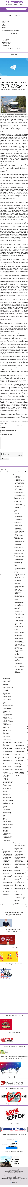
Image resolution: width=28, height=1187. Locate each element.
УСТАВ (3, 23)
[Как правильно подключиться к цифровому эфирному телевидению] (10, 1068)
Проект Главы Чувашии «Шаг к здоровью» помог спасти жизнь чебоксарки (7, 732)
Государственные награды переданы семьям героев (19, 602)
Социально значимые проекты (9, 29)
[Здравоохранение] (6, 1040)
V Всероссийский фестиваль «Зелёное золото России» (19, 622)
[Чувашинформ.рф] (11, 1083)
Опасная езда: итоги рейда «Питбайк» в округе (19, 533)
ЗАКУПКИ (4, 26)
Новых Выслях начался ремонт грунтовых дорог (7, 821)
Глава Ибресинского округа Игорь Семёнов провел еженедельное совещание (19, 760)
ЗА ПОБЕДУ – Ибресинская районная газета (14, 3)
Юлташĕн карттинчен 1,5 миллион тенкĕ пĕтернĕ (19, 570)
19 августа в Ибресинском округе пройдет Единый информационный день (8, 876)
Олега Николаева (16, 121)
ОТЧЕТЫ (4, 24)
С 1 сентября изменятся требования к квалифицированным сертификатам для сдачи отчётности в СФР (19, 481)
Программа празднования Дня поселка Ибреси (7, 836)
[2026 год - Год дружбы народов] (6, 973)
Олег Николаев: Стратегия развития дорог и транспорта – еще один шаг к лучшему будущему (13, 85)
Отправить (4, 458)
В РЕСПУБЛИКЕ (5, 39)
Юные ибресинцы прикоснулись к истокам (7, 809)
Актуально (8, 89)
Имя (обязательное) (6, 435)
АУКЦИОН (4, 27)
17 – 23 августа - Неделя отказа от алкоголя (18, 894)
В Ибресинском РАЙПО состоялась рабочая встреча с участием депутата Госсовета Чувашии (7, 854)
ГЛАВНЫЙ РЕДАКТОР (7, 20)
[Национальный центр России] (6, 1024)
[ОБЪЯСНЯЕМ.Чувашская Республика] (9, 1143)
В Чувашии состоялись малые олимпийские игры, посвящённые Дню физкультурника (7, 750)
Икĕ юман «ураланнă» (19, 567)
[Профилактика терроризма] (14, 1114)
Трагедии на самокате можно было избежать (7, 766)
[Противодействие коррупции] (14, 1096)
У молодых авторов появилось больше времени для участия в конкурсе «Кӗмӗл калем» (19, 888)
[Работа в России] (14, 1129)
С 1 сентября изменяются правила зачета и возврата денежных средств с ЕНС (19, 846)
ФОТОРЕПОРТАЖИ (6, 42)
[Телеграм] (14, 67)
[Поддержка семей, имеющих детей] (4, 1052)
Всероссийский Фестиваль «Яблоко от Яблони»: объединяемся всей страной (8, 884)
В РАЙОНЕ (4, 41)
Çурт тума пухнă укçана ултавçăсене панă (19, 564)
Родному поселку (7, 833)
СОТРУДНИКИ (5, 21)
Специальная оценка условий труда (10, 30)
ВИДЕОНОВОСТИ (6, 44)
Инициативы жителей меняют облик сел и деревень (8, 783)
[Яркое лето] (9, 956)
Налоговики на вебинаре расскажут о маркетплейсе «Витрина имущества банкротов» (19, 644)
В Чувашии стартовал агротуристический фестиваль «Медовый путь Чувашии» (19, 900)
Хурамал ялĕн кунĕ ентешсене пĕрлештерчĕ (19, 579)
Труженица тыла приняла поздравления (18, 513)
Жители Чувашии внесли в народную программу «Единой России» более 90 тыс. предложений (19, 636)
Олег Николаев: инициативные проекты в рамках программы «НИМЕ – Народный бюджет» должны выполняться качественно (8, 741)
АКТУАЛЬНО (5, 38)
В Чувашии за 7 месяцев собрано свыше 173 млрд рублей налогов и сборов (7, 680)
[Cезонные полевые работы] (9, 1161)
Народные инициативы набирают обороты (19, 589)
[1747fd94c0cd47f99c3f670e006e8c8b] (13, 105)
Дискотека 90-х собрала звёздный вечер (18, 509)
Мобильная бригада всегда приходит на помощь (8, 805)
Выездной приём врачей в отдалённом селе (8, 814)
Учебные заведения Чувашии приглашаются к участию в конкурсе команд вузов (8, 724)
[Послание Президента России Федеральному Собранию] (6, 923)
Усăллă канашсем (18, 573)
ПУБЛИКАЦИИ (5, 45)
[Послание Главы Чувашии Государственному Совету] (7, 940)
